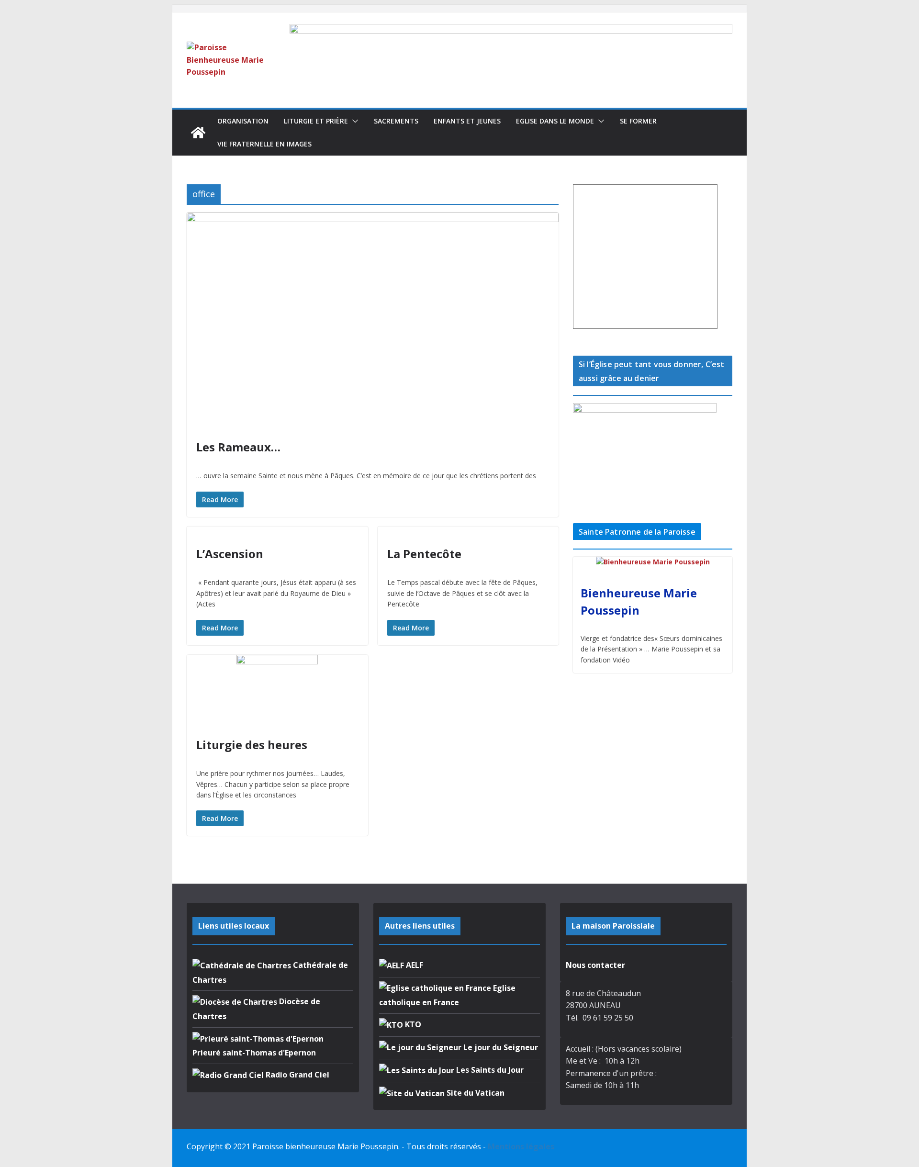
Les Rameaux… (238, 447)
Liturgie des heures (251, 744)
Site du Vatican (474, 1093)
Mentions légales (521, 1146)
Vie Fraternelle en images (264, 143)
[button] (353, 121)
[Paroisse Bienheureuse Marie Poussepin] (198, 132)
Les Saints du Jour (489, 1070)
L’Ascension (229, 553)
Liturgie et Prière (316, 120)
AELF (413, 965)
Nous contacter (595, 965)
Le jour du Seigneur (499, 1047)
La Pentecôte (424, 553)
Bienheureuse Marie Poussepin (639, 601)
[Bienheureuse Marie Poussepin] (652, 562)
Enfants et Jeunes (467, 120)
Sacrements (396, 120)
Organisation (243, 120)
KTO (412, 1024)
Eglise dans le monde (555, 120)
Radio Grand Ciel (296, 1074)
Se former (638, 120)
